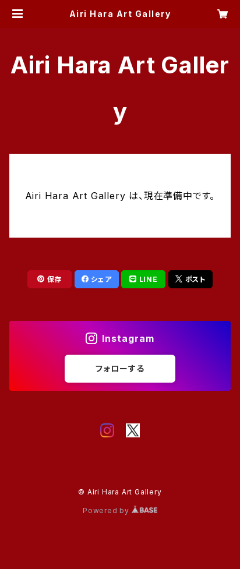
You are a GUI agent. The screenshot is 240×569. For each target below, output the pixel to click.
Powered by (107, 510)
